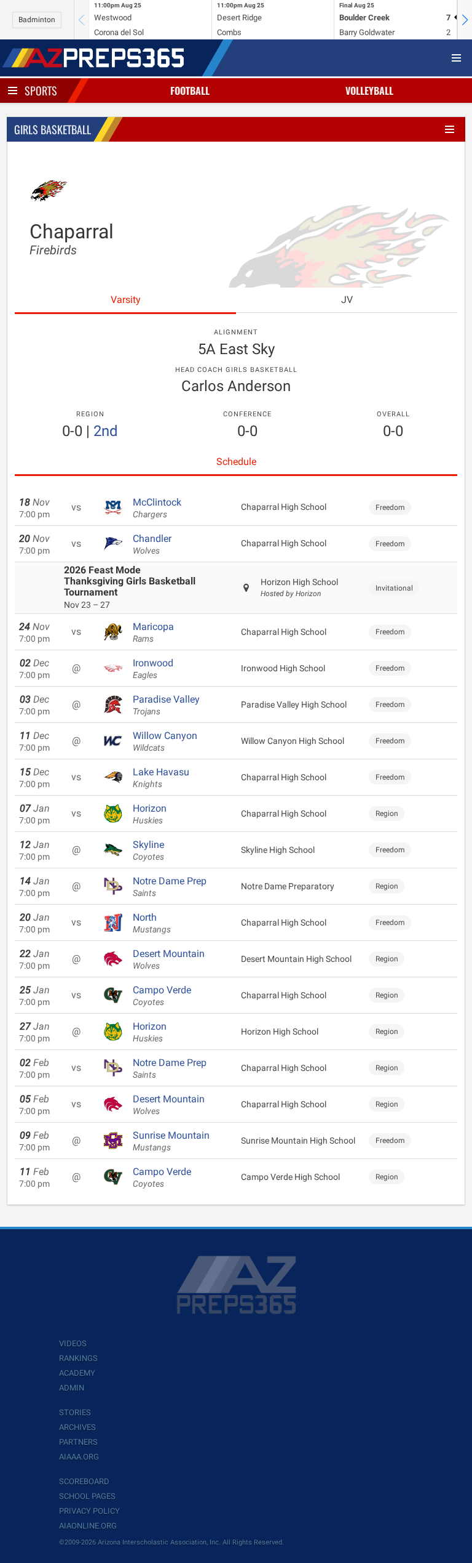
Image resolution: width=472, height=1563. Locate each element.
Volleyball (369, 90)
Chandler (152, 544)
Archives (77, 1427)
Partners (78, 1442)
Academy (77, 1373)
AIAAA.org (79, 1456)
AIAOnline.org (88, 1525)
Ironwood (153, 669)
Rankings (78, 1358)
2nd (105, 431)
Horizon (150, 814)
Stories (75, 1412)
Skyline (148, 850)
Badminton (36, 19)
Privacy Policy (89, 1511)
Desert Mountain (169, 959)
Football (190, 90)
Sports (41, 91)
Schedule (236, 461)
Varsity (126, 299)
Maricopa (153, 632)
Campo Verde (162, 996)
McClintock (157, 508)
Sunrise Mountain (171, 1141)
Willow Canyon (165, 741)
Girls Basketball (52, 129)
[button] (464, 19)
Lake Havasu (161, 778)
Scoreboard (84, 1481)
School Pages (87, 1496)
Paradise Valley (166, 705)
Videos (73, 1343)
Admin (71, 1387)
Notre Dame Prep (169, 887)
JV (347, 299)
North (152, 923)
